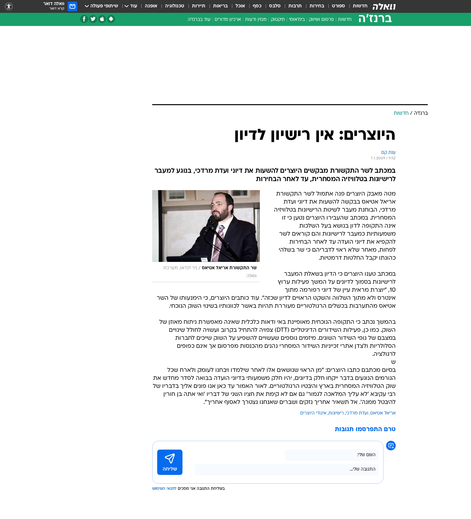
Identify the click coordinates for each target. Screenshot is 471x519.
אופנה (151, 6)
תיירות (198, 6)
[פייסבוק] (84, 19)
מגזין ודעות (256, 20)
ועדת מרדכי (357, 413)
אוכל (240, 6)
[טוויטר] (93, 19)
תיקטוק (278, 20)
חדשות (360, 6)
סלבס (275, 6)
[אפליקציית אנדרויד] (111, 19)
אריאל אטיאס (383, 413)
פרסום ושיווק (321, 20)
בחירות (317, 6)
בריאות (220, 6)
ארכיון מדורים (228, 20)
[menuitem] (356, 6)
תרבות (295, 6)
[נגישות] (9, 7)
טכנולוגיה (174, 6)
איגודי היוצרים (313, 413)
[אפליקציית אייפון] (102, 19)
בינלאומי (297, 20)
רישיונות (336, 413)
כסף (257, 6)
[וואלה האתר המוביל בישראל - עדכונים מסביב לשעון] (384, 6)
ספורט (338, 6)
